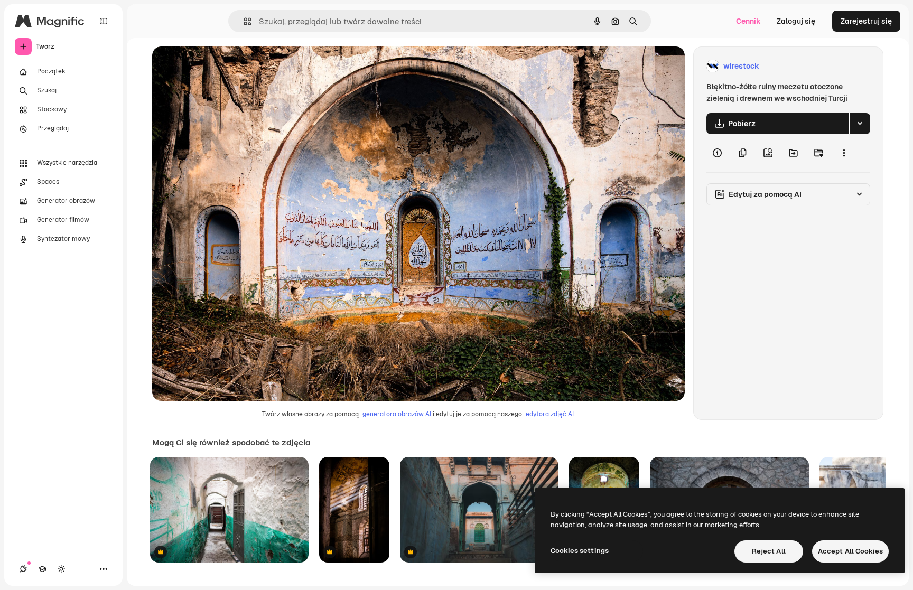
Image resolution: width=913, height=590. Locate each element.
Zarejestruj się (866, 21)
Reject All (769, 551)
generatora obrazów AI (396, 414)
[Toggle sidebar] (103, 21)
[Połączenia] (23, 568)
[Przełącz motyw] (61, 568)
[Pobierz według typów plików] (859, 123)
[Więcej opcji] (843, 153)
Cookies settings (580, 550)
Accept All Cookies (850, 551)
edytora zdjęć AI (550, 414)
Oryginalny (225, 66)
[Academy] (42, 568)
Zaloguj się (796, 21)
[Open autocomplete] (243, 21)
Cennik (748, 21)
